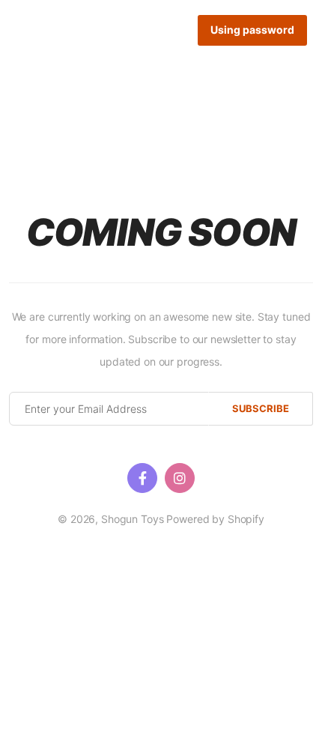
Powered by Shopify (215, 518)
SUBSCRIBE (260, 408)
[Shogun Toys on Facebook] (142, 478)
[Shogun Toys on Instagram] (180, 478)
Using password (252, 29)
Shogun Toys (132, 518)
